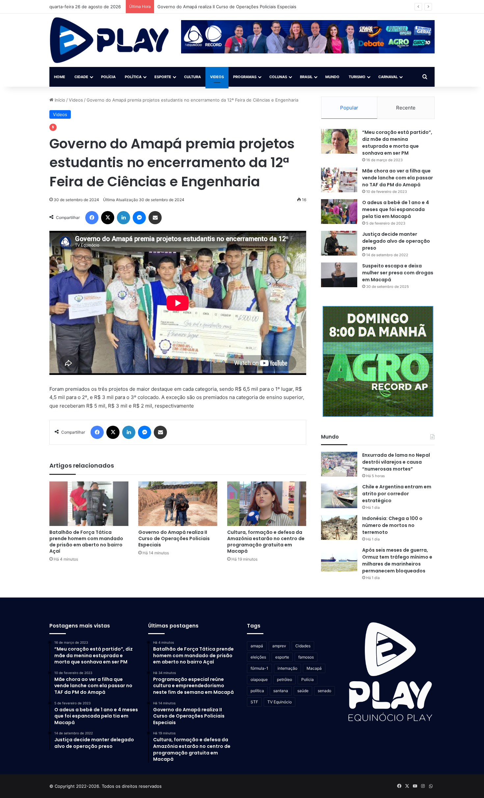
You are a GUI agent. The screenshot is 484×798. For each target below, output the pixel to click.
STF (254, 701)
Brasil (306, 77)
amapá (257, 645)
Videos (217, 77)
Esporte (162, 77)
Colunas (278, 77)
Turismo (357, 77)
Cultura (192, 77)
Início (59, 100)
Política (133, 77)
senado (324, 690)
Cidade (81, 77)
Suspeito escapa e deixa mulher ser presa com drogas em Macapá (397, 272)
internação (287, 668)
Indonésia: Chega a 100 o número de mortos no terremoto (392, 525)
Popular (349, 108)
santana (280, 690)
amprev (279, 645)
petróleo (284, 679)
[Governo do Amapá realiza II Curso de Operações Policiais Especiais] (177, 503)
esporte (282, 657)
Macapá (314, 668)
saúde (303, 690)
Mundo (332, 77)
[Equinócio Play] (109, 40)
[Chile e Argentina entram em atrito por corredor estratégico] (339, 495)
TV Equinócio (279, 701)
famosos (306, 657)
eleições (258, 657)
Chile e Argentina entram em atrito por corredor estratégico (396, 493)
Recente (406, 108)
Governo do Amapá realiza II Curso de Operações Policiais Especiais (174, 538)
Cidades (302, 645)
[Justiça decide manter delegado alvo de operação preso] (339, 243)
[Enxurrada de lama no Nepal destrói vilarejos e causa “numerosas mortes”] (339, 464)
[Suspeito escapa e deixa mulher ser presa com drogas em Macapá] (339, 274)
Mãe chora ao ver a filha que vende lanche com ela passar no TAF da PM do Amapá (397, 178)
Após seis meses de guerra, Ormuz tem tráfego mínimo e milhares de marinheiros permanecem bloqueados (397, 560)
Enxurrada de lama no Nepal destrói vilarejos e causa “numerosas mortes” (396, 462)
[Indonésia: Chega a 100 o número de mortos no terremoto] (339, 527)
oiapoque (259, 679)
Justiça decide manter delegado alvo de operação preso (396, 241)
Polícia (108, 77)
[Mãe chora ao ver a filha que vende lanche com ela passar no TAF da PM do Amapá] (339, 180)
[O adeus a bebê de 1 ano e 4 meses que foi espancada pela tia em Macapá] (339, 211)
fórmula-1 (259, 668)
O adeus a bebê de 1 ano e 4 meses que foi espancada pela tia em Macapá (395, 209)
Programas (244, 77)
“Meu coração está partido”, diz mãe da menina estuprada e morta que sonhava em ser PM (397, 142)
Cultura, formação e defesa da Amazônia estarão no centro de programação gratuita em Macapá (266, 541)
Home (59, 77)
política (257, 690)
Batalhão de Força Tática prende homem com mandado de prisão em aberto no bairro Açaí (86, 541)
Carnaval (388, 77)
